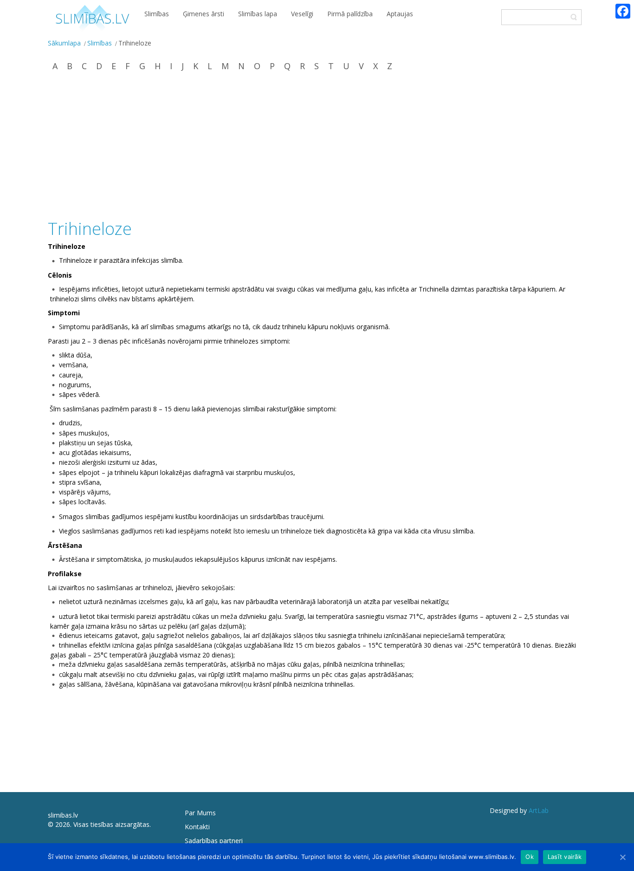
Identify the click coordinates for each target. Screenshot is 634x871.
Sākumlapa (64, 43)
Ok (529, 856)
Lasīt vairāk (565, 856)
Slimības (99, 43)
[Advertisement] (317, 146)
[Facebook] (623, 11)
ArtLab (539, 810)
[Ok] (622, 857)
